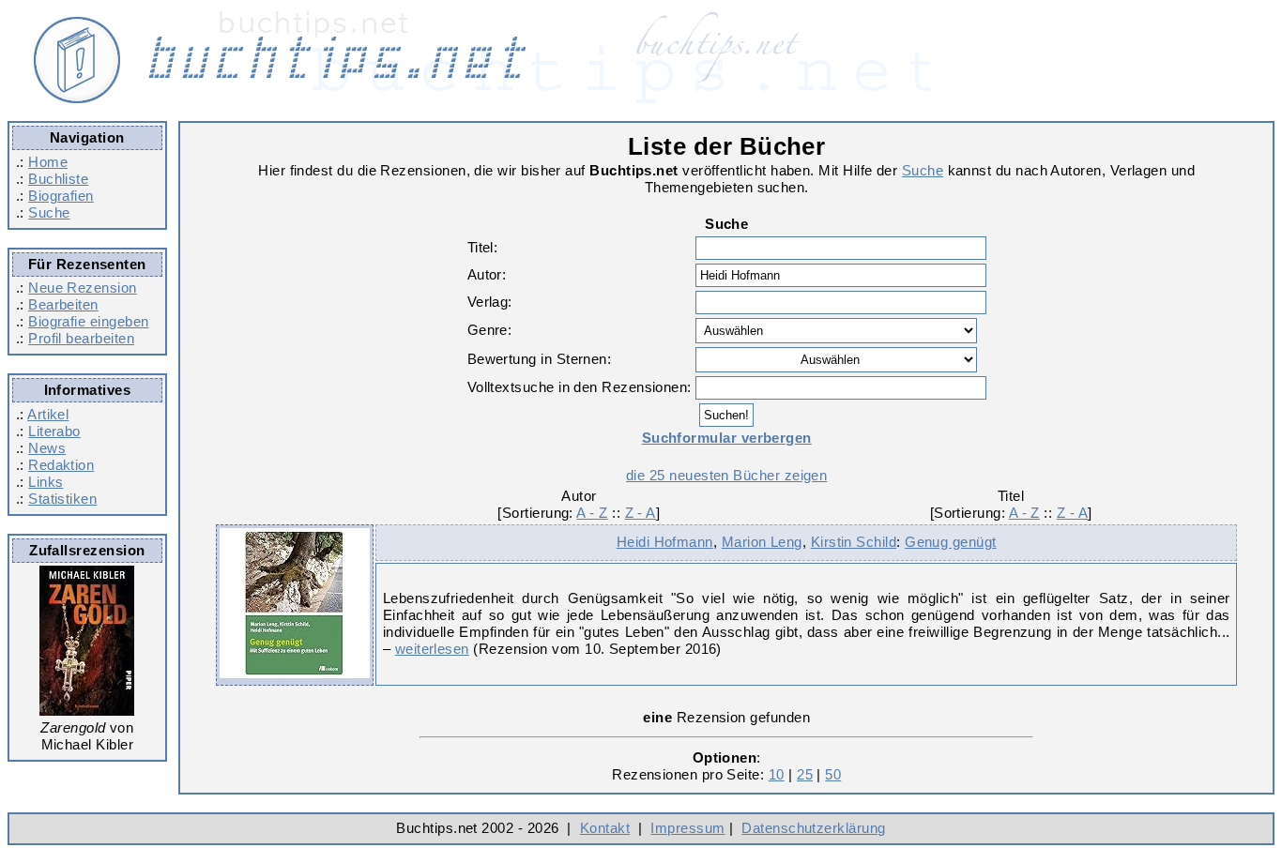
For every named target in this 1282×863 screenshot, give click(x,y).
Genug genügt (951, 542)
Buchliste (58, 179)
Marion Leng (762, 542)
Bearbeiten (63, 304)
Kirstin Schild (853, 542)
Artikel (48, 414)
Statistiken (62, 499)
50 (833, 774)
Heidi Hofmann (665, 542)
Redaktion (61, 465)
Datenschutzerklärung (813, 828)
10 (777, 774)
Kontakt (605, 828)
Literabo (54, 431)
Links (45, 482)
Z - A (640, 513)
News (47, 448)
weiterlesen (432, 649)
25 (805, 774)
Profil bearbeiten (81, 338)
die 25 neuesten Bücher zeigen (726, 475)
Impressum (687, 828)
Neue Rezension (82, 287)
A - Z (591, 513)
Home (48, 162)
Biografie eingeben (88, 321)
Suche (48, 212)
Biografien (61, 196)
